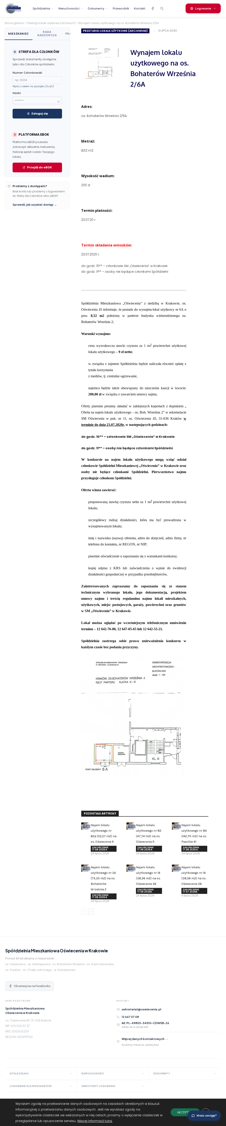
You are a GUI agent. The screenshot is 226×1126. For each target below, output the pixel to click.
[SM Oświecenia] (17, 8)
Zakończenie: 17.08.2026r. (145, 890)
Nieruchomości (68, 8)
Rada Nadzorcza (47, 33)
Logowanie (203, 8)
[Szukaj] (162, 8)
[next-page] (91, 911)
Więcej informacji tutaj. (95, 1121)
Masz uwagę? (207, 1115)
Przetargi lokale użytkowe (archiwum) (51, 23)
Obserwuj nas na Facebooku (32, 986)
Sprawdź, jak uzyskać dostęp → (35, 205)
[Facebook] (152, 8)
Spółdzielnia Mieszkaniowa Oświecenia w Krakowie (56, 950)
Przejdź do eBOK (39, 167)
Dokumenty (96, 8)
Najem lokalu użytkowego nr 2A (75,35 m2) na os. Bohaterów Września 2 (103, 878)
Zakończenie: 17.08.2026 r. (100, 848)
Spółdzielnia (41, 8)
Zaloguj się (39, 113)
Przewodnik (121, 8)
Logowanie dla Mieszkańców (31, 1086)
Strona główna (14, 23)
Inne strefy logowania (98, 1086)
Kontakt (139, 8)
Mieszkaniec (18, 34)
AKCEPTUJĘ (185, 1112)
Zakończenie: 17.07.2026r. (191, 890)
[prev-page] (84, 911)
